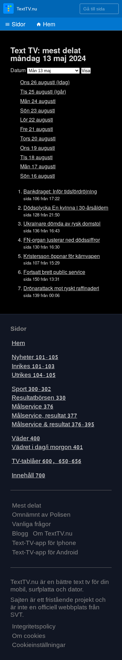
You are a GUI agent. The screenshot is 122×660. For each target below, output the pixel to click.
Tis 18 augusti (36, 157)
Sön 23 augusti (37, 110)
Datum (18, 70)
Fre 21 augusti (36, 129)
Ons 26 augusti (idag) (45, 82)
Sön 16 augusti (37, 175)
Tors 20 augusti (38, 138)
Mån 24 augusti (38, 101)
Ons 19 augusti (37, 147)
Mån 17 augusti (38, 166)
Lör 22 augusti (36, 119)
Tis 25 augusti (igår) (43, 91)
